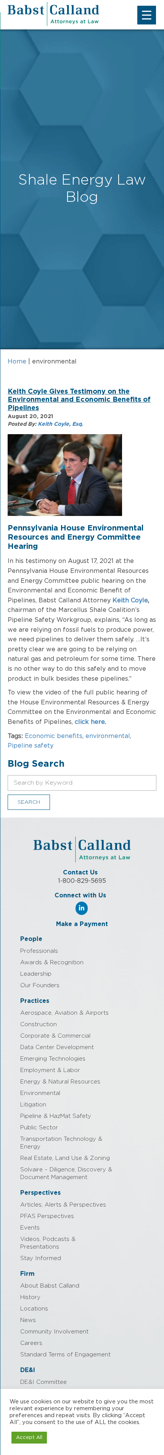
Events (30, 1228)
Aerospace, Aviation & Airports (64, 1013)
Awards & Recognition (52, 962)
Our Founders (39, 985)
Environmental (40, 1093)
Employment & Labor (50, 1070)
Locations (34, 1309)
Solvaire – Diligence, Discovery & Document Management (66, 1173)
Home (17, 361)
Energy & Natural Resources (60, 1082)
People (31, 939)
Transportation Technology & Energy (61, 1143)
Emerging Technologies (52, 1059)
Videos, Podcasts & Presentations (48, 1243)
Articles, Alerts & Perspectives (63, 1205)
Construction (38, 1024)
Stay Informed (40, 1258)
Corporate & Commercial (55, 1036)
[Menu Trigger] (146, 15)
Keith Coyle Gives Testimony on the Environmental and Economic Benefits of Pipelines (79, 400)
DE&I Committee (43, 1382)
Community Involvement (54, 1332)
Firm (27, 1274)
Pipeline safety (30, 746)
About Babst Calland (49, 1286)
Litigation (33, 1105)
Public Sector (39, 1128)
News (28, 1320)
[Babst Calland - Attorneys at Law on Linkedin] (82, 908)
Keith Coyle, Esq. (60, 424)
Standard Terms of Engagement (65, 1355)
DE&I (27, 1370)
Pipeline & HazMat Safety (55, 1116)
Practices (34, 1001)
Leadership (35, 974)
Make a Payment (82, 924)
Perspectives (40, 1193)
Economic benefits (53, 736)
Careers (31, 1343)
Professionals (39, 951)
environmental (107, 736)
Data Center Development (57, 1047)
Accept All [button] (29, 1437)
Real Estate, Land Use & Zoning (65, 1158)
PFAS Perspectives (47, 1216)
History (30, 1297)
